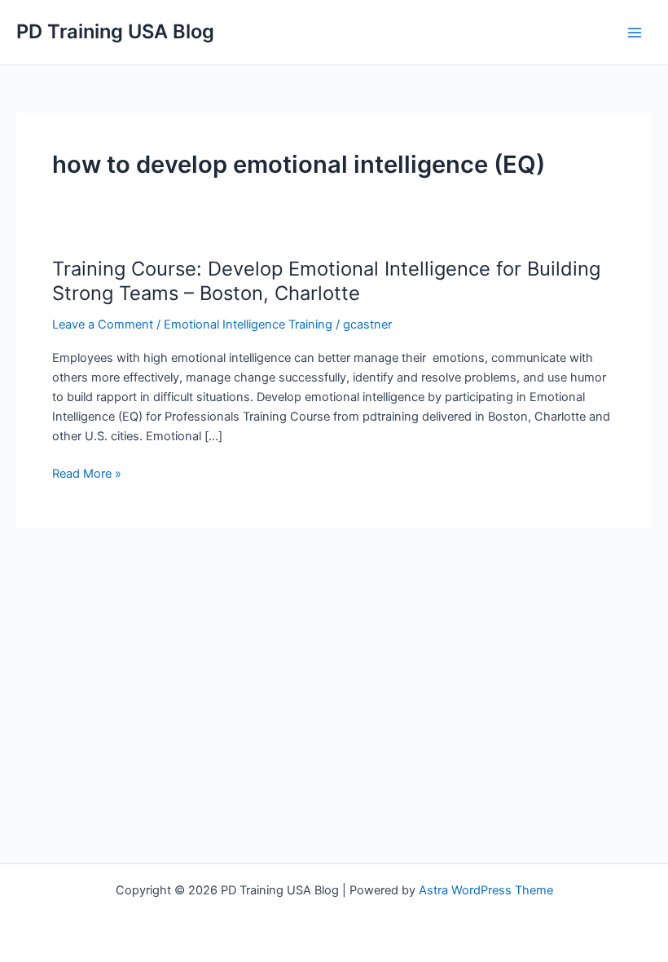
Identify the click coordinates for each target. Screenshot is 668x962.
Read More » (86, 474)
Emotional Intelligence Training (248, 324)
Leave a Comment (102, 324)
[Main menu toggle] (634, 32)
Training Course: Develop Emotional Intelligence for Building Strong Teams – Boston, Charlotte (326, 281)
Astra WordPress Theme (486, 890)
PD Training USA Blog (115, 31)
